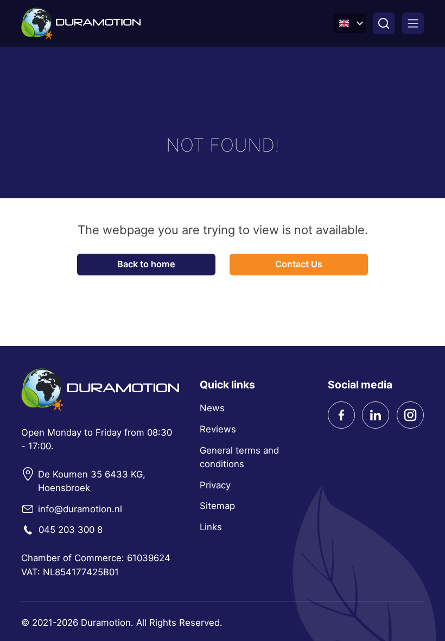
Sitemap (217, 505)
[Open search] (384, 23)
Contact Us (298, 264)
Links (211, 526)
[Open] (413, 23)
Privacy (215, 485)
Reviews (218, 429)
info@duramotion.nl (80, 509)
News (212, 408)
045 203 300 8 (71, 529)
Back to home (146, 264)
